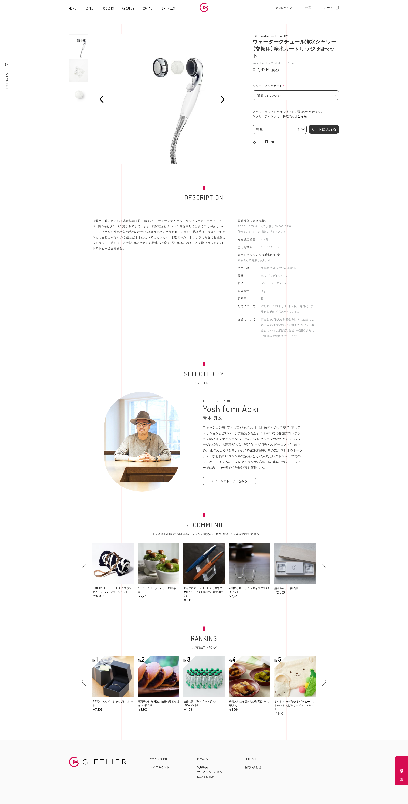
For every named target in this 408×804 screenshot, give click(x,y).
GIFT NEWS (168, 8)
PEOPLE (88, 8)
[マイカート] (337, 7)
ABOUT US (128, 8)
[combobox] (304, 7)
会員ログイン (283, 7)
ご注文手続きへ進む (402, 770)
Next (222, 99)
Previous (101, 99)
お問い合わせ (253, 767)
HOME (72, 8)
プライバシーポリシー (211, 772)
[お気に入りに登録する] (254, 142)
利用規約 (202, 767)
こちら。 (303, 116)
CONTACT (148, 8)
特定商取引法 (205, 777)
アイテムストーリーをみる (229, 481)
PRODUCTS (107, 8)
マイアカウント (159, 767)
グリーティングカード (269, 86)
